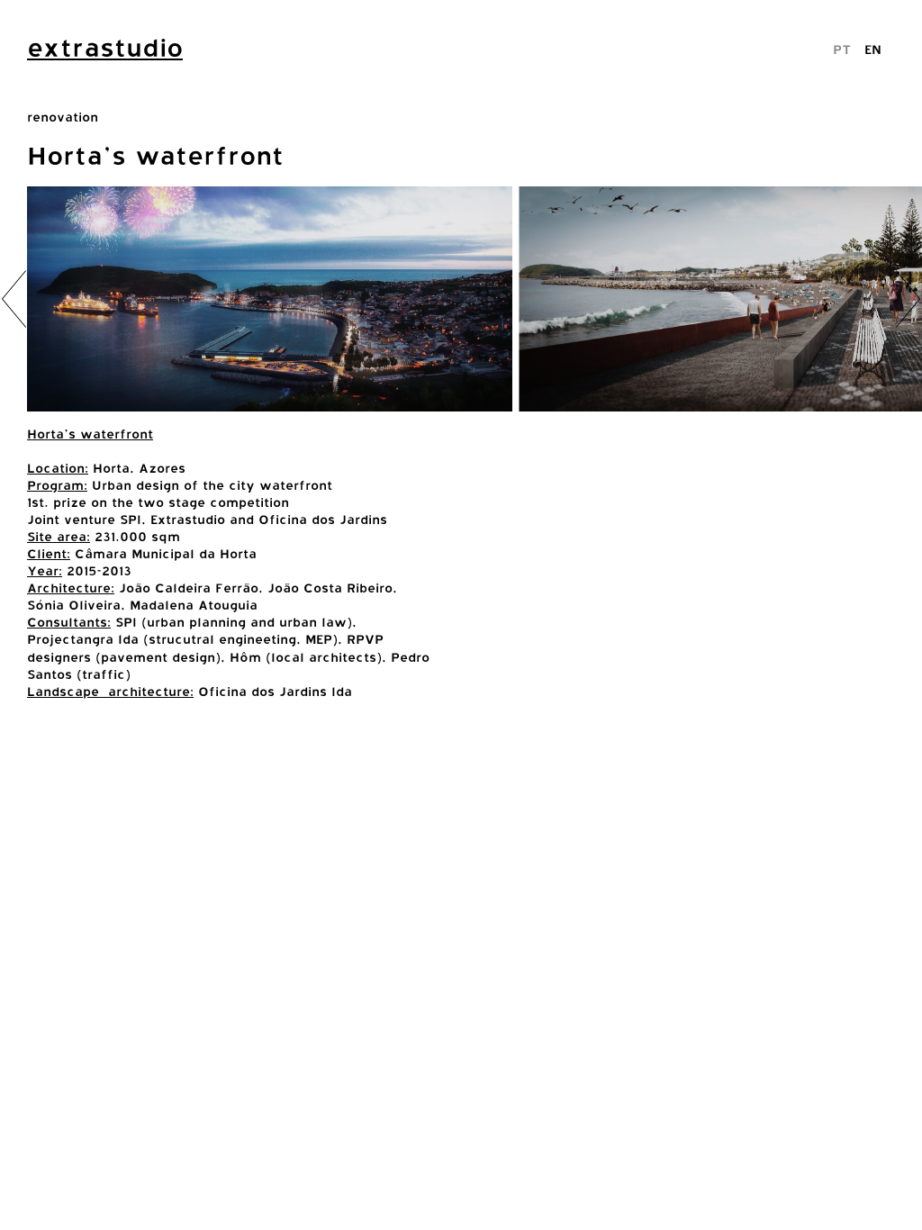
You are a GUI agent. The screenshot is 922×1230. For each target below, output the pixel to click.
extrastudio (105, 47)
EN (872, 49)
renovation (62, 116)
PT (842, 49)
